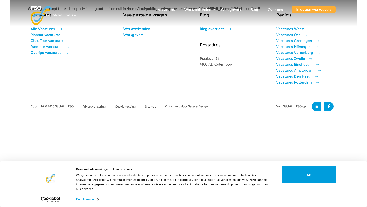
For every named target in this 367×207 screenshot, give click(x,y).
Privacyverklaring (94, 106)
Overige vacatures (46, 52)
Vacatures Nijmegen (293, 46)
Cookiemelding (125, 106)
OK (309, 174)
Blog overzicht (212, 28)
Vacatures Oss (288, 34)
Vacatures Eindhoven (294, 64)
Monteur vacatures (46, 46)
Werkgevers (231, 9)
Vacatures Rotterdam (294, 82)
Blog (254, 9)
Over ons (275, 9)
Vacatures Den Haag (293, 76)
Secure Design (198, 106)
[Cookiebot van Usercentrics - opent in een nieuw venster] (50, 199)
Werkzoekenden (197, 9)
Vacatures (166, 9)
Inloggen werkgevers (314, 9)
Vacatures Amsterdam (294, 70)
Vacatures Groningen (294, 40)
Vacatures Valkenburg (294, 52)
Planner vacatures (46, 34)
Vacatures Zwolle (290, 58)
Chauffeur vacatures (47, 40)
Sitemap (150, 106)
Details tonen (85, 199)
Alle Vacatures (43, 28)
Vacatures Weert (290, 28)
